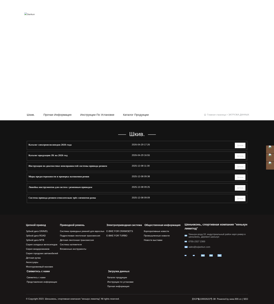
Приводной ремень (107, 7)
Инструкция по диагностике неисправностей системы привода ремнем (68, 166)
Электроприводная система (143, 7)
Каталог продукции (136, 114)
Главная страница (53, 7)
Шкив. (31, 114)
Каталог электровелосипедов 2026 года (50, 144)
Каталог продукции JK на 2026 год (48, 155)
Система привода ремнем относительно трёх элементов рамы (62, 197)
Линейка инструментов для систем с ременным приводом (60, 187)
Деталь (240, 145)
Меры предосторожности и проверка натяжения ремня (59, 176)
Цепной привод (80, 7)
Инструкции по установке (97, 114)
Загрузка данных (82, 21)
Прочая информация (57, 114)
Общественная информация (198, 7)
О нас (170, 7)
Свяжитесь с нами (53, 21)
